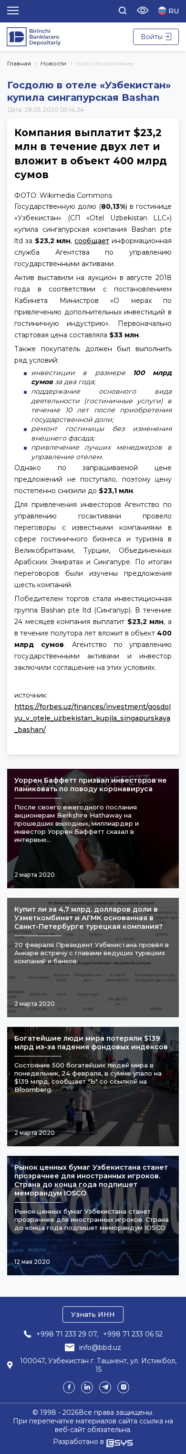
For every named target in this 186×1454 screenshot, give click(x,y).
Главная (19, 63)
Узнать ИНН (93, 1314)
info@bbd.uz (100, 1347)
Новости (53, 63)
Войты (152, 36)
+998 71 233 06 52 (133, 1334)
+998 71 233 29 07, (67, 1334)
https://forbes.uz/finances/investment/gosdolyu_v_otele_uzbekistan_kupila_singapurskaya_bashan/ (92, 718)
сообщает (91, 241)
